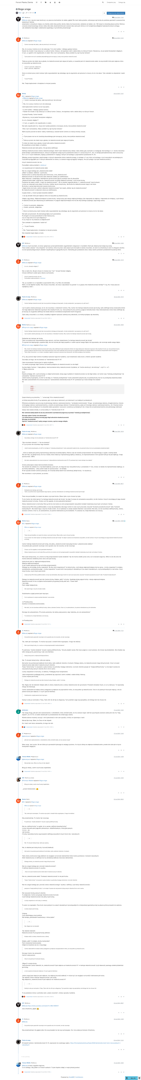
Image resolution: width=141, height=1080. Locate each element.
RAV (23, 778)
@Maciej (28, 17)
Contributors (79, 1077)
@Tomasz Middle (30, 777)
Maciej (24, 93)
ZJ (23, 38)
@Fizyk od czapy (31, 324)
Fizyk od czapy (26, 297)
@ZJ (23, 96)
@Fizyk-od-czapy (27, 327)
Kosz (20, 12)
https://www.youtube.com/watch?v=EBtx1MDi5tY (43, 1006)
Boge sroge (37, 40)
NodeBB (71, 1077)
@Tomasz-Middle (27, 780)
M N (23, 17)
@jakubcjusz (28, 733)
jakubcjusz (25, 710)
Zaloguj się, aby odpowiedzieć (116, 13)
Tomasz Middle (26, 756)
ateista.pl (43, 165)
